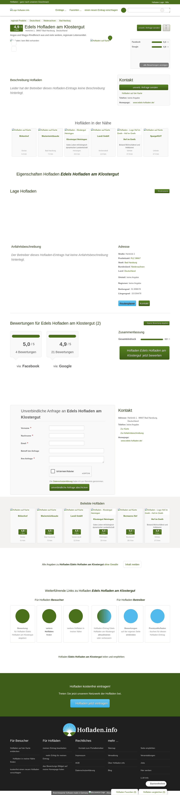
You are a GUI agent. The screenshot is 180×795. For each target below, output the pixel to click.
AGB (77, 763)
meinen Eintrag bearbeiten (54, 748)
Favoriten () (126, 792)
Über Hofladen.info (116, 763)
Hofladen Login (157, 2)
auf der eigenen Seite (130, 631)
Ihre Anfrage (27, 458)
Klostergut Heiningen (77, 139)
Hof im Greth (129, 139)
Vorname (25, 428)
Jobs (143, 763)
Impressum (80, 755)
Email (24, 443)
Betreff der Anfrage (30, 451)
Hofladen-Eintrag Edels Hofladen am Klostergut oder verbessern (104, 633)
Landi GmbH (103, 136)
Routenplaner (163, 191)
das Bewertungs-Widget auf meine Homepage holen (55, 767)
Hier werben (146, 770)
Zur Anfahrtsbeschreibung (132, 433)
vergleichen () (154, 792)
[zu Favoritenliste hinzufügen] (13, 42)
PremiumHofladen (164, 125)
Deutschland (130, 271)
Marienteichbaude (50, 136)
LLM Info (144, 778)
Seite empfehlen (148, 748)
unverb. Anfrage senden (149, 28)
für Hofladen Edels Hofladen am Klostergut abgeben (22, 633)
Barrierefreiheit (157, 783)
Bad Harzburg (131, 262)
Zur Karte (125, 429)
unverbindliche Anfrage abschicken (69, 487)
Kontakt (144, 303)
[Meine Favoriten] (123, 10)
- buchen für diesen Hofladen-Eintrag (157, 631)
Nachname (26, 436)
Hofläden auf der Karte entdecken (20, 749)
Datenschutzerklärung (63, 481)
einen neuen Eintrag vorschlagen (101, 10)
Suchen (168, 10)
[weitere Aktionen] (166, 28)
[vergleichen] (13, 49)
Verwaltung (113, 755)
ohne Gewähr (111, 564)
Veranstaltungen (148, 755)
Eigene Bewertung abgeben (157, 323)
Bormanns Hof (130, 516)
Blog (110, 770)
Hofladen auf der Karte (131, 93)
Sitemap (111, 748)
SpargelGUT (156, 136)
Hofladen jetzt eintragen (92, 703)
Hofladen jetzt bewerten (146, 353)
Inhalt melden (132, 564)
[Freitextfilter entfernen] (162, 10)
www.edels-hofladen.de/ (143, 102)
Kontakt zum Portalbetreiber (91, 748)
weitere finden (49, 631)
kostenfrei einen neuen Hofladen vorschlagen (24, 771)
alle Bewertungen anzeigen (155, 65)
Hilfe (167, 2)
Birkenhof (24, 136)
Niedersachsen (138, 267)
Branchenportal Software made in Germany (70, 793)
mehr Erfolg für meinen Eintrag (55, 757)
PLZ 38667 (136, 258)
